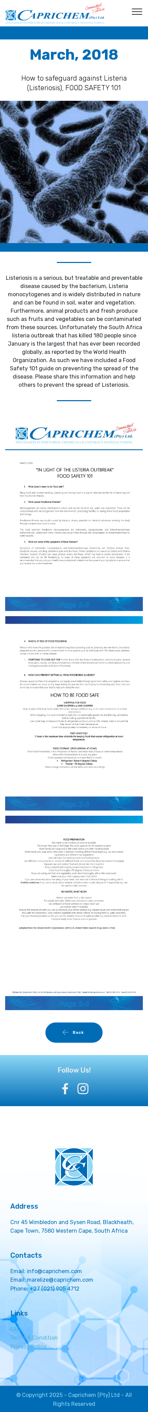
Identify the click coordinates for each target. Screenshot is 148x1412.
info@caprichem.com (54, 1271)
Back (79, 1032)
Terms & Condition (34, 1338)
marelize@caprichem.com (60, 1280)
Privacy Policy (28, 1346)
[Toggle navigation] (137, 11)
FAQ (15, 1329)
